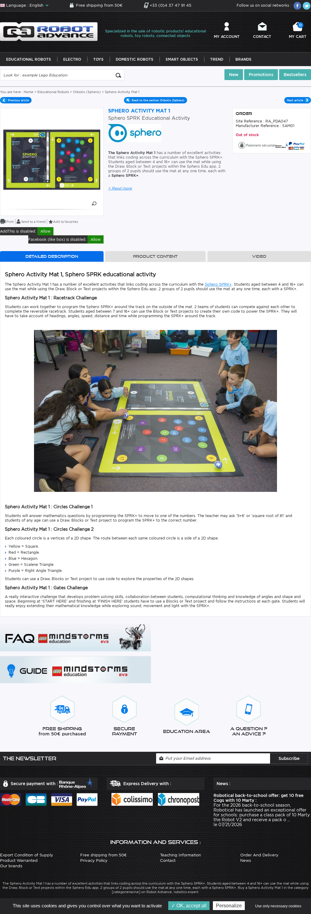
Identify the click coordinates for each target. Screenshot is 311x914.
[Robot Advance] (48, 31)
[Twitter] (306, 6)
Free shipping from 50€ (99, 5)
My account (227, 36)
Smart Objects (182, 59)
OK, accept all (191, 905)
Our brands (11, 866)
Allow (45, 231)
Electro (72, 59)
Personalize (229, 905)
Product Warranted (19, 860)
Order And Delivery (259, 855)
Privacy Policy (94, 860)
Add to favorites (65, 221)
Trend (216, 59)
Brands (243, 59)
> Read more (120, 188)
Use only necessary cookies (278, 906)
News (245, 860)
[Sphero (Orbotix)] (134, 132)
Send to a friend (33, 221)
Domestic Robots (134, 59)
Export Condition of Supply (26, 855)
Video (259, 256)
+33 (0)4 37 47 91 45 (170, 5)
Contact (262, 36)
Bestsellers (295, 74)
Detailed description (52, 256)
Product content (155, 256)
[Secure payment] (271, 145)
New (233, 74)
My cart (297, 31)
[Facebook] (297, 6)
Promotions (261, 74)
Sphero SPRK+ (218, 284)
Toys (98, 59)
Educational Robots (28, 59)
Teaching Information (180, 855)
